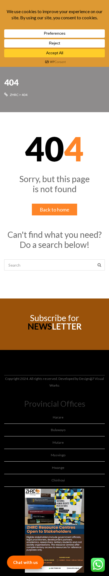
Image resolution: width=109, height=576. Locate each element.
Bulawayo (58, 430)
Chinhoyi (58, 480)
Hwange (58, 467)
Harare (58, 417)
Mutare (58, 442)
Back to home (54, 209)
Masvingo (58, 455)
